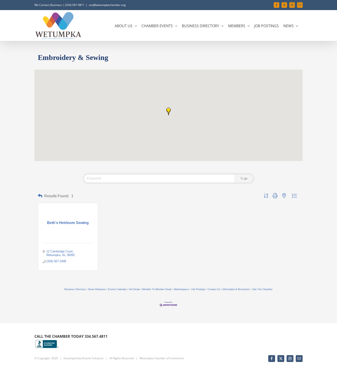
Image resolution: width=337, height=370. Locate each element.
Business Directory (75, 289)
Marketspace (181, 289)
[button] (168, 111)
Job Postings (198, 289)
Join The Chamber (262, 289)
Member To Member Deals (157, 289)
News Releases (97, 289)
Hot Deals (134, 289)
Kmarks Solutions (93, 358)
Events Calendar (117, 289)
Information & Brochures (236, 289)
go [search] (245, 178)
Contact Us (214, 289)
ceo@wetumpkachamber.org (107, 5)
